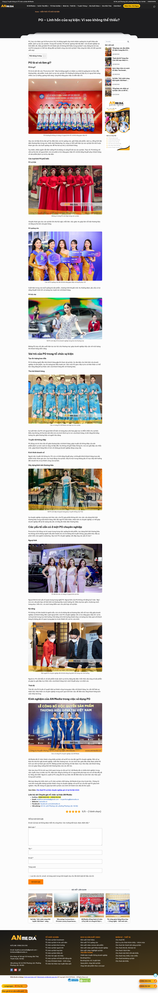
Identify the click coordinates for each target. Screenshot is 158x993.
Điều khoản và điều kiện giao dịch (47, 977)
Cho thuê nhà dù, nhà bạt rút (126, 948)
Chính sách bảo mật (30, 977)
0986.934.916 (43, 797)
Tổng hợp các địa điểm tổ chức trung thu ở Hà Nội (120, 49)
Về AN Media (31, 6)
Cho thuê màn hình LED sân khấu (127, 953)
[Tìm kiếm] (128, 41)
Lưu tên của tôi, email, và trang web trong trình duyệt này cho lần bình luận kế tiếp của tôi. (62, 876)
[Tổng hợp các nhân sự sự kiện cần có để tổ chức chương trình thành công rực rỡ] (108, 92)
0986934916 (152, 1)
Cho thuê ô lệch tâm (123, 950)
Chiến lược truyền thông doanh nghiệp (93, 955)
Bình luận (32, 827)
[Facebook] (11, 970)
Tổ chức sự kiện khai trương (55, 945)
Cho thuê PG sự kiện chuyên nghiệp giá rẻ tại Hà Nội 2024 (57, 790)
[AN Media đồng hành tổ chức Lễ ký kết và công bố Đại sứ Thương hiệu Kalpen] (92, 905)
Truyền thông (82, 6)
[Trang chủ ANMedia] (7, 6)
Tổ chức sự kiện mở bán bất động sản (58, 958)
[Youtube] (15, 970)
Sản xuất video (94, 6)
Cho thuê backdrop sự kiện (125, 958)
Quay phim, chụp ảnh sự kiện (90, 963)
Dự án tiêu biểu (42, 6)
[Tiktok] (19, 970)
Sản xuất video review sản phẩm (91, 945)
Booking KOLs (85, 958)
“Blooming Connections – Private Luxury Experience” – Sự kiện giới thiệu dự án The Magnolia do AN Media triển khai (66, 920)
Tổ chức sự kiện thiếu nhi (54, 953)
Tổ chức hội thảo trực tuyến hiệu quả (58, 964)
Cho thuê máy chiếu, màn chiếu (127, 956)
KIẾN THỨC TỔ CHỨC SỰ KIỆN (50, 11)
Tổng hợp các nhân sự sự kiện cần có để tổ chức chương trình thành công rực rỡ (120, 89)
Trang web (32, 867)
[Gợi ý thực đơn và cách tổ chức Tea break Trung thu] (108, 72)
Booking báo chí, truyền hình (90, 960)
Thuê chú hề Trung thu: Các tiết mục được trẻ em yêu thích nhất (120, 59)
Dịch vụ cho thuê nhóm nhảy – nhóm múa (130, 942)
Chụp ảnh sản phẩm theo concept (92, 966)
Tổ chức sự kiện (55, 6)
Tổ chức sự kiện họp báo (54, 950)
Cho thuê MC (120, 940)
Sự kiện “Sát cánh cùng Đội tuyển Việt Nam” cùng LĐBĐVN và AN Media (120, 79)
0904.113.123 (56, 797)
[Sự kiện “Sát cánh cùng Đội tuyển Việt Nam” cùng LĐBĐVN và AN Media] (108, 82)
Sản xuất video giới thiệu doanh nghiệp (94, 948)
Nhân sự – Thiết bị (69, 6)
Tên (30, 849)
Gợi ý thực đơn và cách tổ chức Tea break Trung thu (120, 69)
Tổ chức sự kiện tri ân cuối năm (56, 942)
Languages (8, 986)
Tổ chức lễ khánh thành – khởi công (57, 961)
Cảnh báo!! (117, 6)
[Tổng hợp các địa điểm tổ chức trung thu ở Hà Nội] (108, 51)
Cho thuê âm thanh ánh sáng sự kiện (128, 945)
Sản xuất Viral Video (87, 940)
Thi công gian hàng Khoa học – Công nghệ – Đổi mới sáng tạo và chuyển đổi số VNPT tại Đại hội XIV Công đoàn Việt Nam (117, 920)
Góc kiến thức (107, 6)
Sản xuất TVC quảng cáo (89, 942)
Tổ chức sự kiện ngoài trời (54, 948)
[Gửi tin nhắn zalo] (155, 977)
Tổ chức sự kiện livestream (54, 940)
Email (30, 858)
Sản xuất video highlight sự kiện (91, 950)
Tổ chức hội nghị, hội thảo (54, 956)
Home (37, 11)
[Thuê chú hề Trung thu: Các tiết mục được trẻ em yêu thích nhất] (108, 61)
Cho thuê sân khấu (122, 961)
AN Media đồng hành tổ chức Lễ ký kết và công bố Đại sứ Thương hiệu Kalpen (91, 920)
